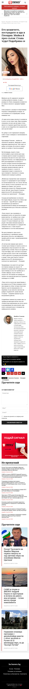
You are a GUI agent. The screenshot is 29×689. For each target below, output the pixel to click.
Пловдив (22, 378)
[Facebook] (8, 373)
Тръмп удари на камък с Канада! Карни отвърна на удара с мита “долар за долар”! (14, 509)
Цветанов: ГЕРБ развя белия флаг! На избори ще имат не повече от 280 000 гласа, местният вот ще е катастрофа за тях (14, 496)
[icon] (3, 370)
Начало (3, 21)
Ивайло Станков (8, 92)
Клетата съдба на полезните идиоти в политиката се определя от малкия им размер (13, 503)
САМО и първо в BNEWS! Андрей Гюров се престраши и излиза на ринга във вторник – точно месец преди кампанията (14, 476)
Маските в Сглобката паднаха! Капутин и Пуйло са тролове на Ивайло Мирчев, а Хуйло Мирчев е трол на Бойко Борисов (14, 13)
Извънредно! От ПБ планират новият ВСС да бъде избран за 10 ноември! (14, 490)
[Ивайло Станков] (8, 333)
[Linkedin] (19, 373)
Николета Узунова (13, 378)
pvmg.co (14, 686)
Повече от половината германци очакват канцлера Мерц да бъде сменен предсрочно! (14, 516)
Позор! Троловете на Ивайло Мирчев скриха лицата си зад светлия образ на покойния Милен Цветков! (13, 469)
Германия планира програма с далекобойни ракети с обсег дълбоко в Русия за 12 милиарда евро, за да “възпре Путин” (14, 483)
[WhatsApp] (15, 373)
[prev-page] (2, 14)
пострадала (5, 380)
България (8, 21)
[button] (25, 2)
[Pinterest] (12, 373)
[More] (23, 373)
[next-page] (27, 14)
